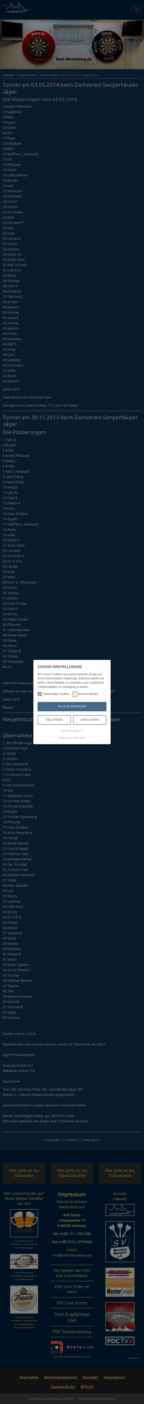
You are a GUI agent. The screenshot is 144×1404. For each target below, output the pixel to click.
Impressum (64, 738)
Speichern (90, 719)
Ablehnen (54, 719)
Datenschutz (79, 738)
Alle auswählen (72, 706)
